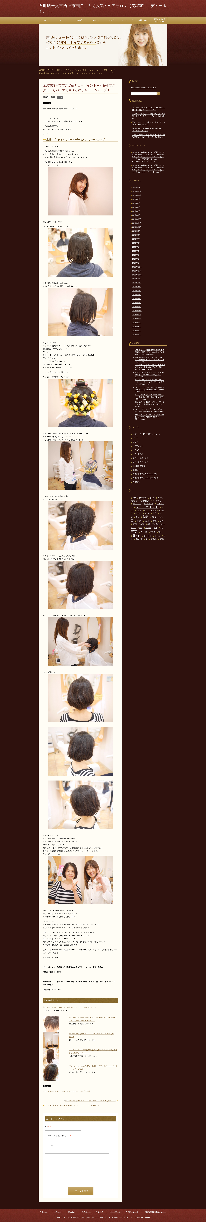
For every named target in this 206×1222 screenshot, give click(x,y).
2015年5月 (136, 295)
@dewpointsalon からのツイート (143, 87)
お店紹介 (79, 20)
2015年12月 (137, 267)
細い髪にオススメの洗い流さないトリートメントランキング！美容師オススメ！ (149, 382)
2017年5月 (136, 207)
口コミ (139, 521)
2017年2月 (136, 211)
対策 (135, 524)
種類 (140, 528)
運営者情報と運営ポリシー (159, 20)
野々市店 (157, 536)
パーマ (60, 97)
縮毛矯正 (148, 528)
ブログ (111, 20)
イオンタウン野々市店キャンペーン (146, 434)
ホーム (46, 20)
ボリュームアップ (78, 1091)
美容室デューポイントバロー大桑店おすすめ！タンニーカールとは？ (69, 1007)
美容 (155, 528)
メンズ (147, 513)
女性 (155, 521)
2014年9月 (136, 323)
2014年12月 (137, 311)
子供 (161, 521)
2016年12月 (137, 219)
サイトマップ (127, 20)
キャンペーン (137, 504)
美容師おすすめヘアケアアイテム (145, 478)
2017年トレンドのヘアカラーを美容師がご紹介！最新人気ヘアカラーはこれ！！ (150, 367)
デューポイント (54, 1091)
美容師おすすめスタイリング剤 (145, 474)
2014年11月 (136, 315)
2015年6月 (136, 291)
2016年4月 (136, 251)
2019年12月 (137, 191)
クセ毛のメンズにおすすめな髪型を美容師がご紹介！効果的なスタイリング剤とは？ (149, 352)
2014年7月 (136, 330)
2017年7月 (136, 199)
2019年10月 (137, 195)
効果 (146, 516)
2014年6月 (136, 334)
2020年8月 (136, 187)
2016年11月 (136, 223)
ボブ (68, 1091)
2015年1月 (136, 307)
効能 (154, 516)
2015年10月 (137, 275)
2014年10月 (137, 319)
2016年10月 (137, 227)
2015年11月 (136, 271)
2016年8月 (136, 235)
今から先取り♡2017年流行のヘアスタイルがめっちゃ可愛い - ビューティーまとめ (148, 170)
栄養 (148, 524)
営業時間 (147, 521)
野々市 (137, 535)
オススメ (145, 501)
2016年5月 (136, 247)
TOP (73, 70)
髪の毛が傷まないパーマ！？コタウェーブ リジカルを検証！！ (90, 1101)
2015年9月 (136, 279)
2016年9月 (136, 231)
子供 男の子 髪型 (140, 462)
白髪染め (136, 470)
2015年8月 (136, 283)
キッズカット (157, 501)
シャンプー (148, 504)
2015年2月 (136, 303)
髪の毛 (154, 539)
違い (160, 532)
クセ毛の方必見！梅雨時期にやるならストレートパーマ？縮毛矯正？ (72, 1105)
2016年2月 (136, 259)
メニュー (62, 20)
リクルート (95, 20)
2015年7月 (136, 287)
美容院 (152, 532)
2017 (134, 498)
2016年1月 (136, 263)
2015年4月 (136, 299)
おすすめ (143, 498)
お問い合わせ (143, 20)
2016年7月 (136, 239)
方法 (142, 524)
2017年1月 (136, 215)
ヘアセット (138, 513)
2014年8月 (136, 327)
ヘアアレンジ (138, 446)
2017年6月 (136, 203)
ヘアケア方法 (138, 454)
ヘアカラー (137, 450)
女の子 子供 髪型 (140, 458)
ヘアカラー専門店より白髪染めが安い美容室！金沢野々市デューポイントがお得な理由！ (148, 116)
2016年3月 (136, 255)
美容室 (88, 1091)
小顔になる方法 (139, 466)
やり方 (152, 498)
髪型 (162, 539)
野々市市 (148, 536)
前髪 (137, 517)
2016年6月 (136, 243)
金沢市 (139, 539)
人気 (154, 513)
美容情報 (136, 482)
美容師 (143, 532)
